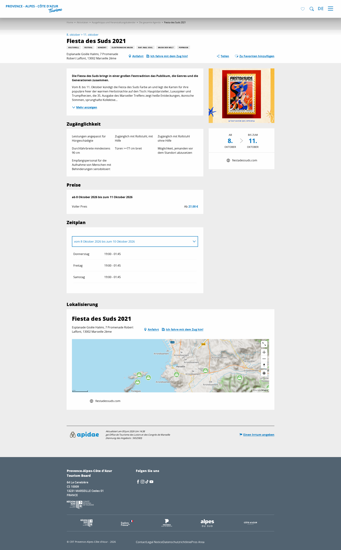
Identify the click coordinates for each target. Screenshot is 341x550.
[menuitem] (34, 9)
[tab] (131, 241)
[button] (311, 8)
